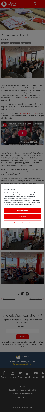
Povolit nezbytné (22, 210)
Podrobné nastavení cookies (22, 223)
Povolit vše (22, 216)
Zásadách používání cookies (26, 204)
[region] (22, 206)
